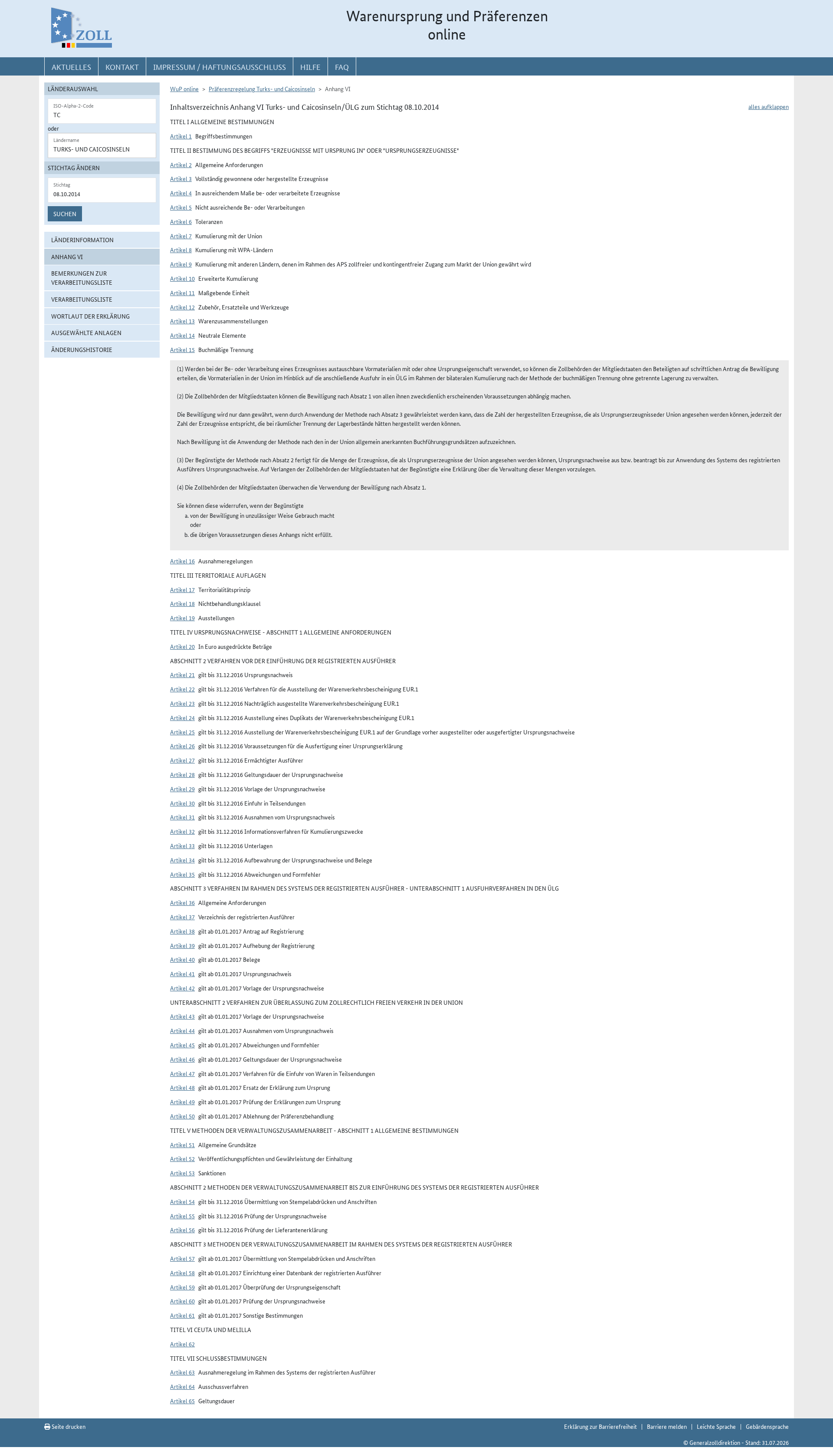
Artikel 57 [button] (182, 1258)
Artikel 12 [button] (182, 307)
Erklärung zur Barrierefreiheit (600, 1426)
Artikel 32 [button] (182, 831)
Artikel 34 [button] (182, 859)
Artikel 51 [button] (182, 1144)
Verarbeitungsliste (81, 299)
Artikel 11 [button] (182, 292)
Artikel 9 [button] (181, 264)
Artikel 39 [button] (182, 945)
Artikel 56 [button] (182, 1229)
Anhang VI (67, 256)
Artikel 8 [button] (181, 249)
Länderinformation (82, 239)
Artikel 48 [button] (182, 1087)
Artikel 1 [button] (181, 136)
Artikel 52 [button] (182, 1158)
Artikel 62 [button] (182, 1343)
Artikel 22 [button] (182, 688)
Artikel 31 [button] (182, 817)
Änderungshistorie (81, 349)
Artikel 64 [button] (182, 1386)
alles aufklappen (768, 106)
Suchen (64, 213)
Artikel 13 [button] (182, 320)
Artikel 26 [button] (182, 745)
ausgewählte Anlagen (86, 332)
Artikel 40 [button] (182, 959)
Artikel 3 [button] (181, 178)
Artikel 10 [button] (182, 278)
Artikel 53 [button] (182, 1172)
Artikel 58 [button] (182, 1272)
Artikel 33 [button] (182, 845)
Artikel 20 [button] (182, 646)
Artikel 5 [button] (181, 207)
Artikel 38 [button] (182, 931)
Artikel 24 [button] (182, 717)
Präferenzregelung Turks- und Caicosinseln (262, 88)
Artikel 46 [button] (182, 1059)
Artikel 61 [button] (182, 1315)
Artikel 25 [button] (182, 731)
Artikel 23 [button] (182, 703)
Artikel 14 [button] (182, 335)
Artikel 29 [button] (182, 788)
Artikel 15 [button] (182, 349)
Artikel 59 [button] (182, 1287)
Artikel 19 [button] (182, 617)
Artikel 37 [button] (182, 916)
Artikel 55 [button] (182, 1215)
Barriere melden (667, 1426)
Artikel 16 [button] (182, 560)
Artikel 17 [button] (182, 589)
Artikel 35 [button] (182, 874)
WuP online (184, 88)
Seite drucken (67, 1426)
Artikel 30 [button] (182, 803)
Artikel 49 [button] (182, 1101)
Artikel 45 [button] (182, 1044)
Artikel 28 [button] (182, 774)
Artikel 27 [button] (182, 760)
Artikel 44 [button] (182, 1030)
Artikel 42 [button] (182, 988)
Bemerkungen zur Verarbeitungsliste (81, 277)
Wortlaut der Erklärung (90, 316)
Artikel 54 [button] (182, 1201)
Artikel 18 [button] (182, 603)
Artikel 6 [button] (181, 221)
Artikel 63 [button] (182, 1372)
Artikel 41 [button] (182, 973)
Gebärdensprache (767, 1426)
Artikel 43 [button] (182, 1016)
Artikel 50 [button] (182, 1116)
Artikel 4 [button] (181, 192)
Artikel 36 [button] (182, 902)
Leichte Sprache (716, 1426)
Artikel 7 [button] (181, 235)
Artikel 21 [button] (182, 674)
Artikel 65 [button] (182, 1400)
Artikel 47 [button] (182, 1073)
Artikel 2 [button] (181, 164)
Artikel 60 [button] (182, 1300)
